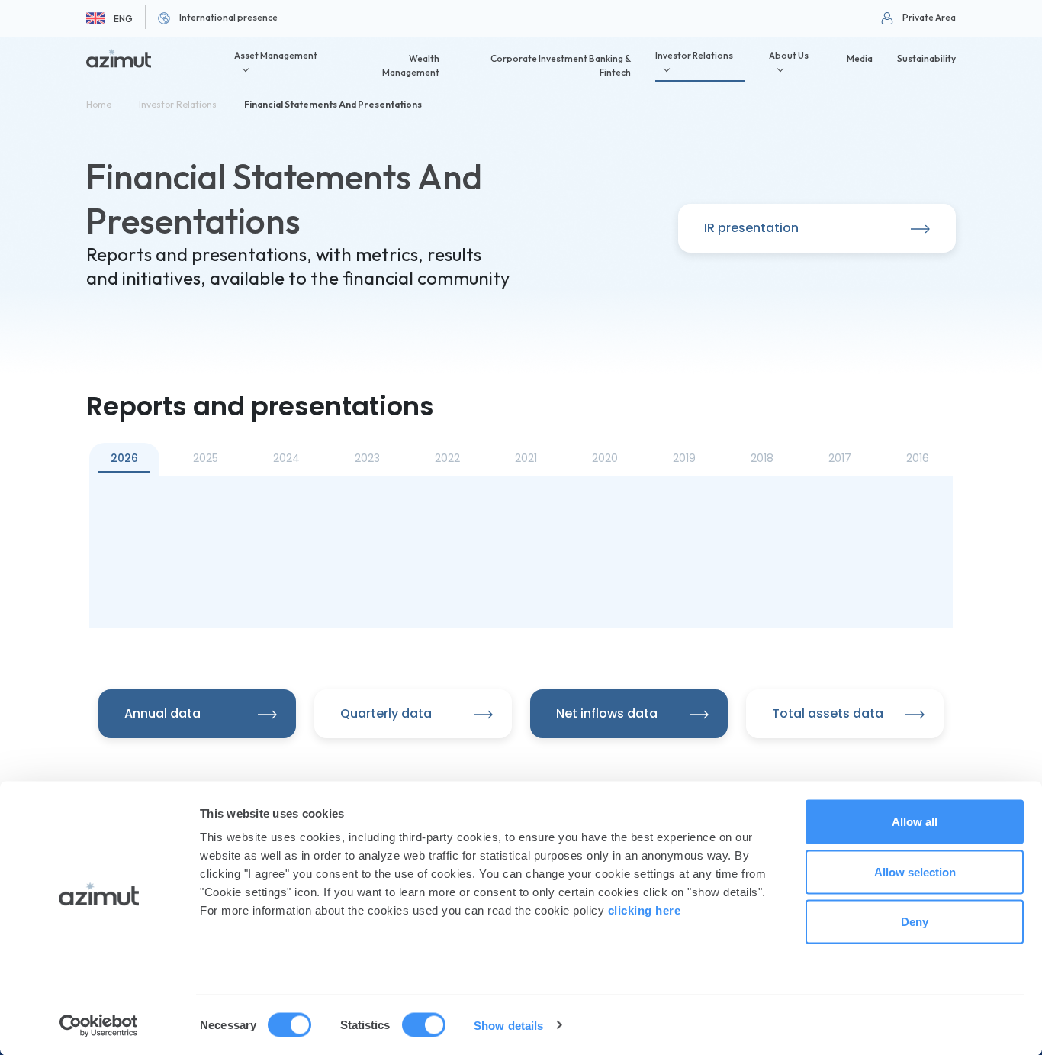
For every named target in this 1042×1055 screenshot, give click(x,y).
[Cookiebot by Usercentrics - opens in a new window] (99, 1025)
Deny (914, 921)
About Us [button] (789, 55)
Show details (508, 1024)
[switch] (423, 1024)
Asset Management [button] (275, 55)
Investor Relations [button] (694, 55)
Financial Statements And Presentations (333, 104)
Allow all (914, 821)
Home (98, 104)
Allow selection (915, 871)
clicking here (644, 910)
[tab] (124, 459)
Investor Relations (178, 104)
